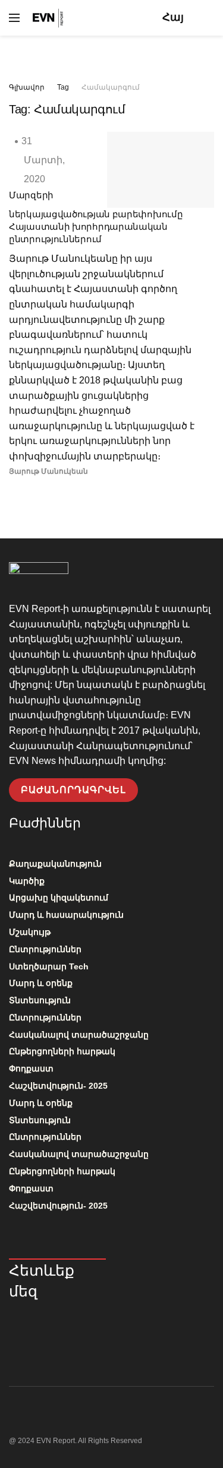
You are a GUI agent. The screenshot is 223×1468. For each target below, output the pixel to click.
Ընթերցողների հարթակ (62, 1051)
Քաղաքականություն (55, 863)
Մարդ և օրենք (41, 983)
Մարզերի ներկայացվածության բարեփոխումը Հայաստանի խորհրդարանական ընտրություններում (96, 217)
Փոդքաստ (31, 1068)
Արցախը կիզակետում (58, 897)
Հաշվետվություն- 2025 (58, 1085)
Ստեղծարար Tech (49, 966)
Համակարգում (110, 87)
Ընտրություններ (45, 949)
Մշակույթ (30, 932)
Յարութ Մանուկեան (48, 471)
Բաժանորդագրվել (73, 790)
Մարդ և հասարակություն (66, 915)
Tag (63, 87)
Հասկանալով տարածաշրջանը (79, 1034)
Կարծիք (27, 881)
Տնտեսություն (40, 1000)
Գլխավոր (27, 87)
